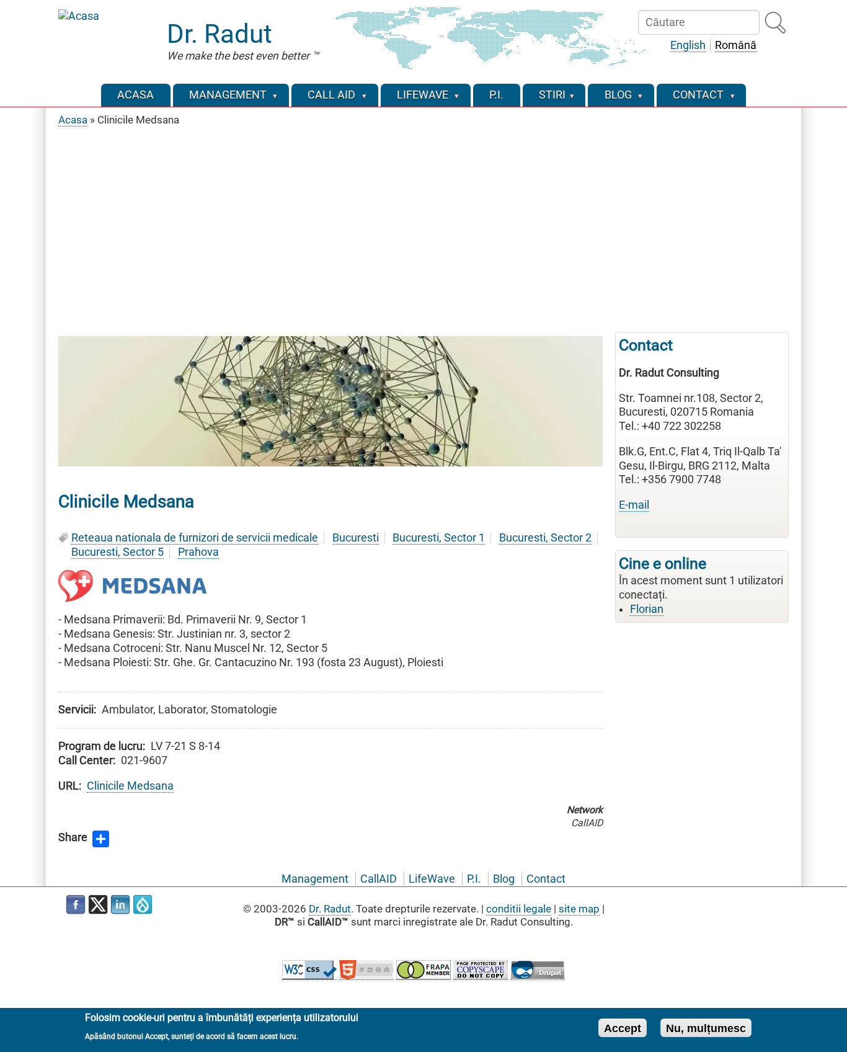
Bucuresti (355, 538)
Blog (504, 879)
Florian (646, 609)
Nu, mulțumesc (706, 1028)
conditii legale (518, 909)
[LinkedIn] (120, 905)
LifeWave (432, 879)
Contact (545, 879)
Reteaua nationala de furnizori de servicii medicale (194, 538)
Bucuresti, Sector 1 (438, 538)
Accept (622, 1028)
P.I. (474, 879)
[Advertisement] (423, 226)
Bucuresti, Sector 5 (117, 552)
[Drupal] (143, 905)
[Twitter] (98, 905)
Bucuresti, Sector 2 (545, 538)
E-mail (634, 505)
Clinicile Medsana (130, 786)
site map (579, 909)
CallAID (378, 879)
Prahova (198, 552)
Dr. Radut (219, 34)
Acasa (72, 120)
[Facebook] (76, 905)
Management (315, 879)
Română (735, 45)
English (688, 45)
